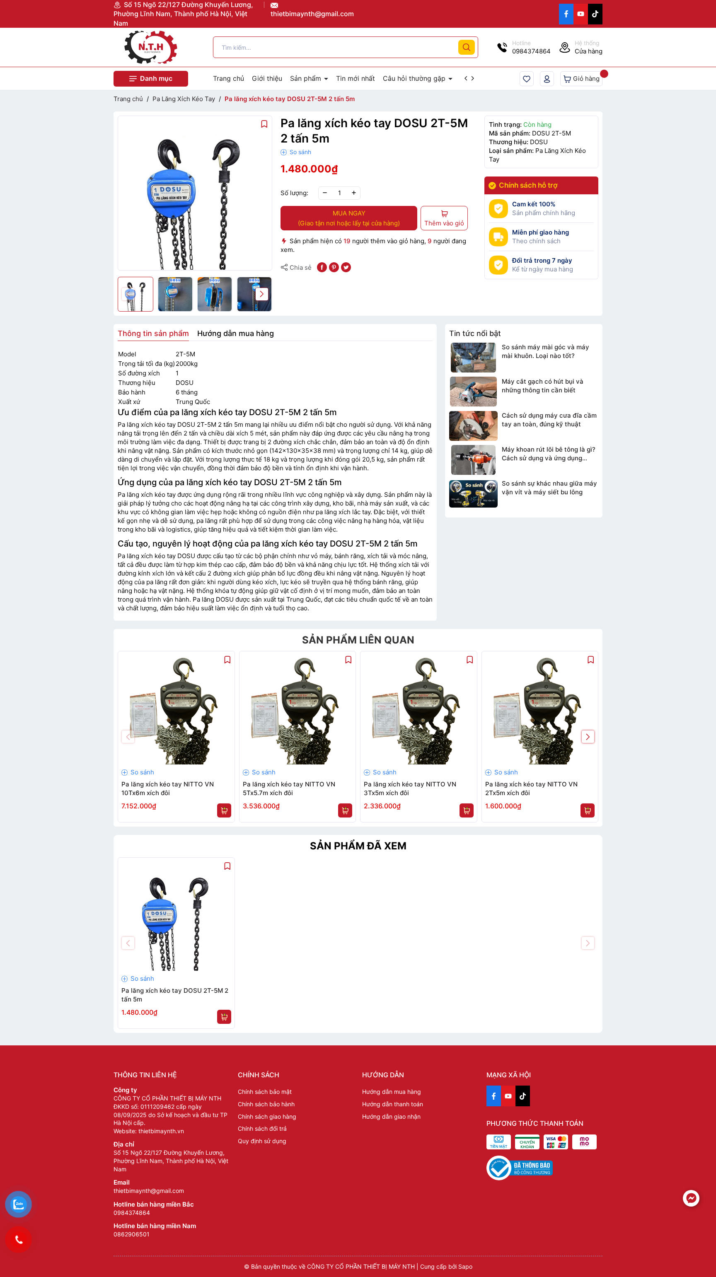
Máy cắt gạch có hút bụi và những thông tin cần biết (542, 385)
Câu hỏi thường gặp (415, 78)
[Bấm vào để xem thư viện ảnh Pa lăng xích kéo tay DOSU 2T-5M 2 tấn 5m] (195, 193)
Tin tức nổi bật (475, 333)
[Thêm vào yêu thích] (264, 123)
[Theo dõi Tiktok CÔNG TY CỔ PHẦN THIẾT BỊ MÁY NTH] (595, 14)
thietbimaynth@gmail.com (312, 14)
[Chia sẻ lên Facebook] (322, 267)
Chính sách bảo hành (266, 1104)
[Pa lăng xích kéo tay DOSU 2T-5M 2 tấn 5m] (176, 916)
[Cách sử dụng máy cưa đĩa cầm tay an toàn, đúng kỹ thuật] (473, 425)
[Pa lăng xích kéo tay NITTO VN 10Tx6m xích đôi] (176, 709)
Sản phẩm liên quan (358, 640)
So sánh (299, 151)
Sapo (465, 1266)
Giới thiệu (267, 78)
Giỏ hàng (585, 78)
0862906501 (132, 1234)
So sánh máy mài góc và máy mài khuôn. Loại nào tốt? (545, 351)
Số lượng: (294, 193)
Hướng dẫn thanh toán (392, 1104)
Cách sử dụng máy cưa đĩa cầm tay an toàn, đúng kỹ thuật (549, 419)
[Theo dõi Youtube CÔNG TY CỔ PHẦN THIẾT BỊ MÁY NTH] (580, 14)
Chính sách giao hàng (267, 1116)
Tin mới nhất (355, 78)
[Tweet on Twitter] (346, 267)
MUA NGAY (349, 218)
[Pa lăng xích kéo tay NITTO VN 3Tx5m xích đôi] (419, 709)
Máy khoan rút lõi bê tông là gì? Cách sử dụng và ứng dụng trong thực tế (548, 453)
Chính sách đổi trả (262, 1128)
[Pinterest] (334, 267)
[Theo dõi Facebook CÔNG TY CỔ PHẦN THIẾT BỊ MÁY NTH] (566, 14)
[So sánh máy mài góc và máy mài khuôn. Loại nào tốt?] (473, 357)
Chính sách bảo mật (265, 1091)
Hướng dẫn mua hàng (391, 1091)
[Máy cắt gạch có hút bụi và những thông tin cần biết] (473, 391)
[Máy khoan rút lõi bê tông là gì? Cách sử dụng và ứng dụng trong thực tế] (473, 460)
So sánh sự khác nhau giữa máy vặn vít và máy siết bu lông (549, 487)
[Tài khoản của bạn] (547, 78)
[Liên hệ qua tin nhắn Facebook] (691, 1198)
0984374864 (132, 1212)
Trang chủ (228, 78)
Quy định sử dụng (262, 1140)
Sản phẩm (306, 78)
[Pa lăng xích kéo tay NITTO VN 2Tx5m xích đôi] (540, 709)
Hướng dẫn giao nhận (391, 1116)
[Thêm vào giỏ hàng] (224, 810)
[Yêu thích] (527, 78)
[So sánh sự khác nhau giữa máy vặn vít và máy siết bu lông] (473, 494)
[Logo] (151, 47)
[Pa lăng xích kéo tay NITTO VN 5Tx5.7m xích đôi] (298, 709)
